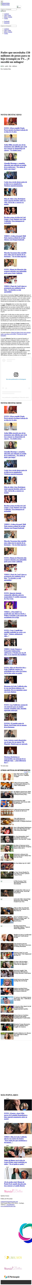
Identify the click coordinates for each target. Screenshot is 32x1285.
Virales (6, 18)
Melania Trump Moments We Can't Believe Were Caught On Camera (22, 1025)
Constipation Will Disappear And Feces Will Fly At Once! (22, 802)
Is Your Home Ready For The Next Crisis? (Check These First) (21, 873)
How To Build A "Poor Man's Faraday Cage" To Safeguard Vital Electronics (21, 919)
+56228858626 (10, 1204)
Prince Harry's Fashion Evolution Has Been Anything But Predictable (22, 1016)
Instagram (6, 23)
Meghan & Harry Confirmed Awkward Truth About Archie (22, 936)
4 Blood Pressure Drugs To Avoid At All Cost (21, 810)
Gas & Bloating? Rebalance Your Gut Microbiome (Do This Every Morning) (22, 829)
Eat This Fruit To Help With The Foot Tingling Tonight (21, 775)
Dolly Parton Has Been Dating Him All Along (21, 980)
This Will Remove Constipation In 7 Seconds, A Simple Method (22, 820)
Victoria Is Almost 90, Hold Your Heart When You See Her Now (22, 856)
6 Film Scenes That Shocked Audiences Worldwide (20, 882)
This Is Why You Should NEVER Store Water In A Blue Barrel (21, 909)
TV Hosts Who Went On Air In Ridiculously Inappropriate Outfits (22, 1008)
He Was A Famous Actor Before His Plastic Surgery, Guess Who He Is (22, 847)
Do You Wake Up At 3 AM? (22, 863)
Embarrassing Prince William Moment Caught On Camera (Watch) (21, 990)
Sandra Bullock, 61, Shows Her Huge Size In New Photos (22, 1034)
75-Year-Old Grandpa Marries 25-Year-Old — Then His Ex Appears (21, 963)
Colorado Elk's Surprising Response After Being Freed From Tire (22, 900)
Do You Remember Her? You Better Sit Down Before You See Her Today (22, 838)
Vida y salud (7, 15)
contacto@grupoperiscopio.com (9, 1201)
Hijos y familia (8, 17)
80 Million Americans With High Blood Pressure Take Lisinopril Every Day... (22, 793)
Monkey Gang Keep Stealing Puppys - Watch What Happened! (22, 927)
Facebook (6, 21)
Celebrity (6, 14)
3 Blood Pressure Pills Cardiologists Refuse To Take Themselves (22, 784)
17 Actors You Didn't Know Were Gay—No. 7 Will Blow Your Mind (22, 999)
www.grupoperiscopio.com (8, 1206)
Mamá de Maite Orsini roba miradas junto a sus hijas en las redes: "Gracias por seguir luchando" (16, 334)
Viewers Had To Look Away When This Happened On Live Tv (22, 954)
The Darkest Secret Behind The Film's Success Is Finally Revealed (22, 945)
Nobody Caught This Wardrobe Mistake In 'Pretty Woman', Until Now (22, 972)
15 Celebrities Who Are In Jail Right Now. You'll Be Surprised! (22, 891)
